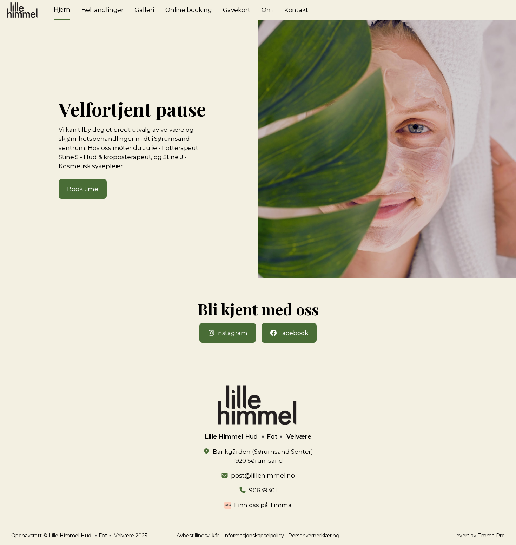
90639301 (263, 490)
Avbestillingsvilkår (198, 535)
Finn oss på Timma (263, 504)
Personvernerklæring (313, 535)
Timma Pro (491, 535)
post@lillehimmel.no (263, 475)
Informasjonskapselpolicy (253, 535)
